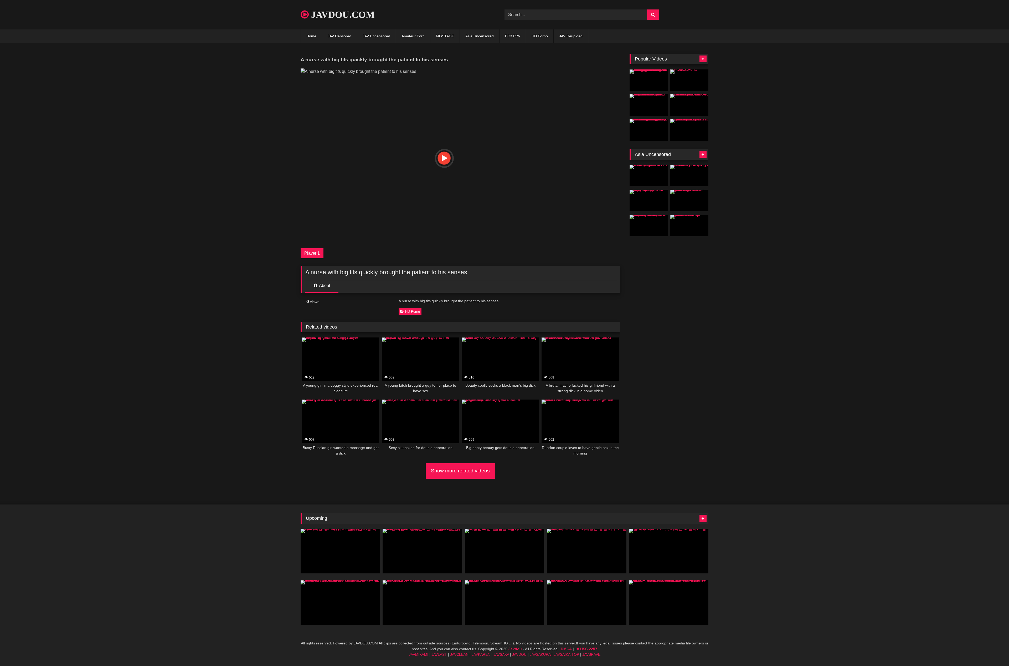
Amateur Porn (413, 36)
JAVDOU (519, 654)
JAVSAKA (501, 654)
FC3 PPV (512, 36)
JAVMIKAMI (418, 654)
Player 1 (312, 253)
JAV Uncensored (376, 36)
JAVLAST (439, 654)
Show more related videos (460, 470)
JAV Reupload (571, 36)
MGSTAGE (445, 36)
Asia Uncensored (479, 36)
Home (311, 36)
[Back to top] (992, 650)
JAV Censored (339, 36)
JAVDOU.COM (342, 14)
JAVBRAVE (591, 654)
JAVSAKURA (540, 654)
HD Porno (540, 36)
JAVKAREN (481, 654)
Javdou (515, 649)
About (324, 285)
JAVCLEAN (459, 654)
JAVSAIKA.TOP (566, 654)
